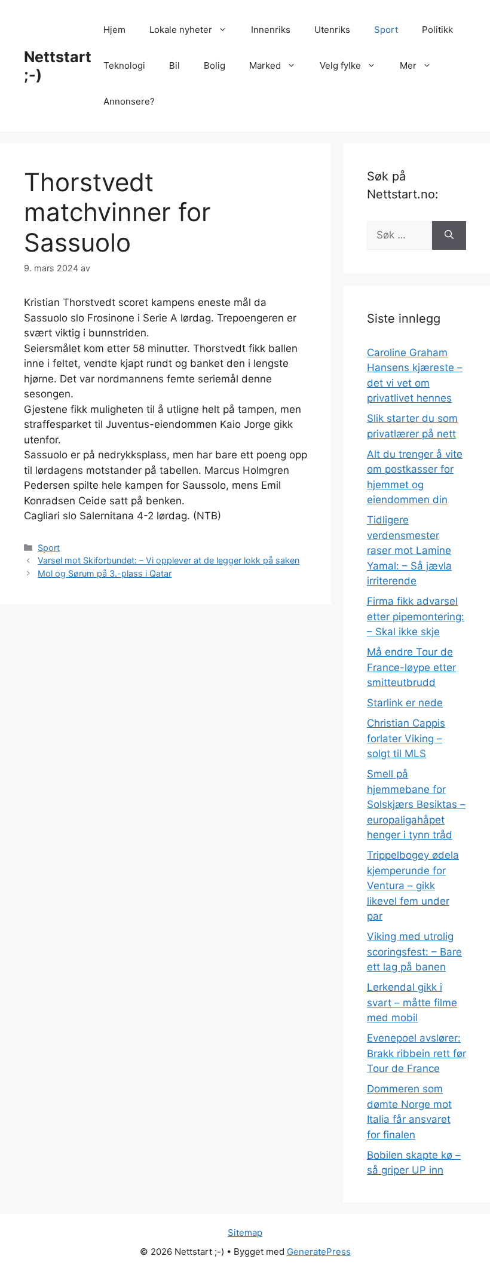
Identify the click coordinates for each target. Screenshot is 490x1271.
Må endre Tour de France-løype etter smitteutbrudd (411, 667)
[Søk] (449, 235)
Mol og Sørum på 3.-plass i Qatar (105, 573)
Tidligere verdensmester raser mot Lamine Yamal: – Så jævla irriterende (409, 550)
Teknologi (124, 65)
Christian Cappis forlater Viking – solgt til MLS (406, 738)
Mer (408, 65)
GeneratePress (319, 1251)
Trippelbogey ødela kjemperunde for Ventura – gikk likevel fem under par (413, 885)
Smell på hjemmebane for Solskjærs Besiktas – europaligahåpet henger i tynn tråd (416, 804)
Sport (386, 29)
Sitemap (245, 1232)
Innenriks (270, 29)
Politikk (437, 29)
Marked (265, 65)
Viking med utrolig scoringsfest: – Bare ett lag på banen (414, 951)
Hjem (114, 29)
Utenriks (332, 29)
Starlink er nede (405, 703)
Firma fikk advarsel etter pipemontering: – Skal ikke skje (415, 616)
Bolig (214, 65)
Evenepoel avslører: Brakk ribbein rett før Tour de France (416, 1053)
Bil (174, 65)
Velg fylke (340, 65)
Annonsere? (129, 101)
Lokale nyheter (180, 29)
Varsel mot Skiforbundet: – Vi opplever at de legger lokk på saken (168, 560)
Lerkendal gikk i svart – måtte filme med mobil (412, 1002)
